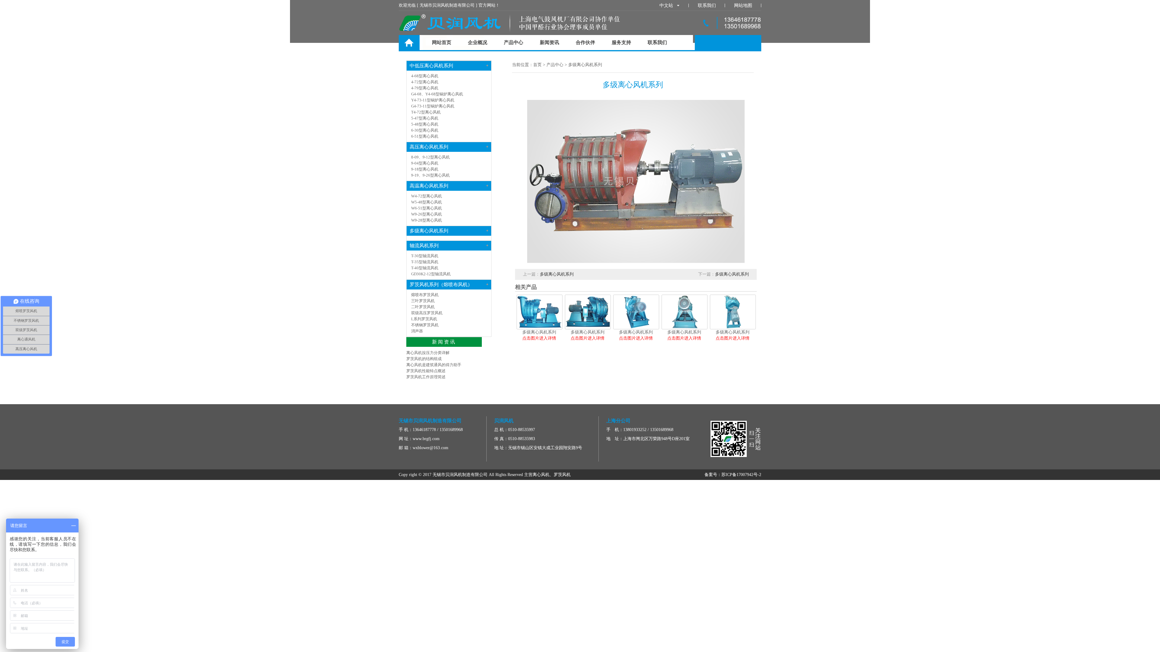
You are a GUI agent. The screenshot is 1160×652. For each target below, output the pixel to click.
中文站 (666, 5)
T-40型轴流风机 (424, 268)
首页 (537, 64)
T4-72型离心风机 (426, 112)
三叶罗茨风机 (423, 301)
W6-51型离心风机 (426, 208)
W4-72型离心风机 (426, 196)
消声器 (417, 331)
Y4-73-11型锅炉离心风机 (432, 100)
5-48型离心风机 (424, 124)
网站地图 (743, 5)
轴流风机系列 (424, 245)
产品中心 (513, 42)
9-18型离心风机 (424, 169)
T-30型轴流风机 (424, 256)
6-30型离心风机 (424, 130)
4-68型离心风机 (424, 76)
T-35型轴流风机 (424, 262)
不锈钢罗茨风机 (425, 325)
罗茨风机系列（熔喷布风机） (441, 284)
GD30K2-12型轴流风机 (431, 274)
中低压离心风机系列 (431, 65)
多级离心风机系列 (585, 64)
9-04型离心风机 (424, 163)
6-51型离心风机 (424, 136)
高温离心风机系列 (429, 185)
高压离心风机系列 (429, 146)
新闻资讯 (549, 42)
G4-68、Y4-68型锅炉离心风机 (437, 94)
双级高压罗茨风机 (427, 313)
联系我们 (707, 5)
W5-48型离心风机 (426, 202)
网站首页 (441, 42)
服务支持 (621, 42)
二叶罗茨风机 (423, 307)
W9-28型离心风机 (426, 220)
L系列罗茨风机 (424, 319)
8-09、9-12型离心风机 (430, 157)
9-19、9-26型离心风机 (430, 175)
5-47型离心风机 (424, 118)
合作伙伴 (585, 42)
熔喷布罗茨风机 (425, 294)
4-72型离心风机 (424, 82)
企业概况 (477, 42)
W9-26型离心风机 (426, 214)
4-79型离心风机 (424, 88)
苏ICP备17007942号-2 (741, 474)
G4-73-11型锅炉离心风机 (432, 106)
